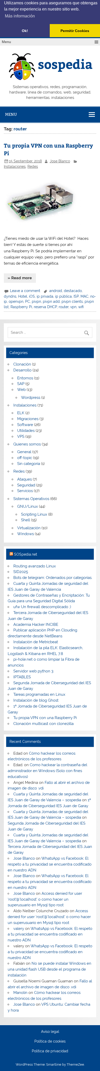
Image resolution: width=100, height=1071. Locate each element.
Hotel (22, 296)
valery (18, 928)
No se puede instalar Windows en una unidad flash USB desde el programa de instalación (49, 969)
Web (21, 389)
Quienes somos (27, 444)
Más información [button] (20, 16)
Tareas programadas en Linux (39, 694)
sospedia (65, 63)
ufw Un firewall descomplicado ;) (42, 607)
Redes (32, 166)
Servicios (25, 490)
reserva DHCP (45, 307)
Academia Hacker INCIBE (35, 624)
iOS (32, 296)
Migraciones (27, 419)
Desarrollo (22, 370)
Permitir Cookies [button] (75, 31)
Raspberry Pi (21, 307)
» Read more (20, 278)
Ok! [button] (25, 31)
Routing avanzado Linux (34, 566)
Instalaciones (15, 166)
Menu (6, 42)
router (63, 307)
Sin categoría (28, 463)
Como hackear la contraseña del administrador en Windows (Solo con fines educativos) (47, 771)
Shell (25, 520)
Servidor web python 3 (33, 671)
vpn (73, 307)
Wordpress (30, 397)
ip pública (63, 296)
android (55, 291)
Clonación (22, 364)
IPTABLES (22, 677)
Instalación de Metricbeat (35, 642)
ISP (76, 296)
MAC (84, 296)
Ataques (24, 479)
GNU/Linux (27, 506)
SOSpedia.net (25, 554)
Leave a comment (25, 291)
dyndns (10, 296)
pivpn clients (72, 301)
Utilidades (26, 430)
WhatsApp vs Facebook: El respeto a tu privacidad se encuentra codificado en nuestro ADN (50, 864)
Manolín (20, 992)
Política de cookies (50, 1041)
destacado (73, 291)
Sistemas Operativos (31, 498)
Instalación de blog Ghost (35, 700)
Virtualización (29, 528)
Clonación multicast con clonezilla (43, 723)
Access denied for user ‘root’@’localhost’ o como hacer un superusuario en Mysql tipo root (45, 899)
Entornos (25, 378)
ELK (20, 413)
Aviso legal (50, 1032)
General (24, 452)
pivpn (36, 301)
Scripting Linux (34, 514)
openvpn (16, 301)
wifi (81, 307)
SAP (20, 383)
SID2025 (20, 571)
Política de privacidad (50, 1051)
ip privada (45, 296)
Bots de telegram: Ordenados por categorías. (52, 577)
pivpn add (51, 301)
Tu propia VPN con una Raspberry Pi (45, 717)
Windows (25, 534)
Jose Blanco (60, 161)
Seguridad (26, 485)
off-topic (24, 457)
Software (25, 424)
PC (27, 301)
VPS (20, 436)
